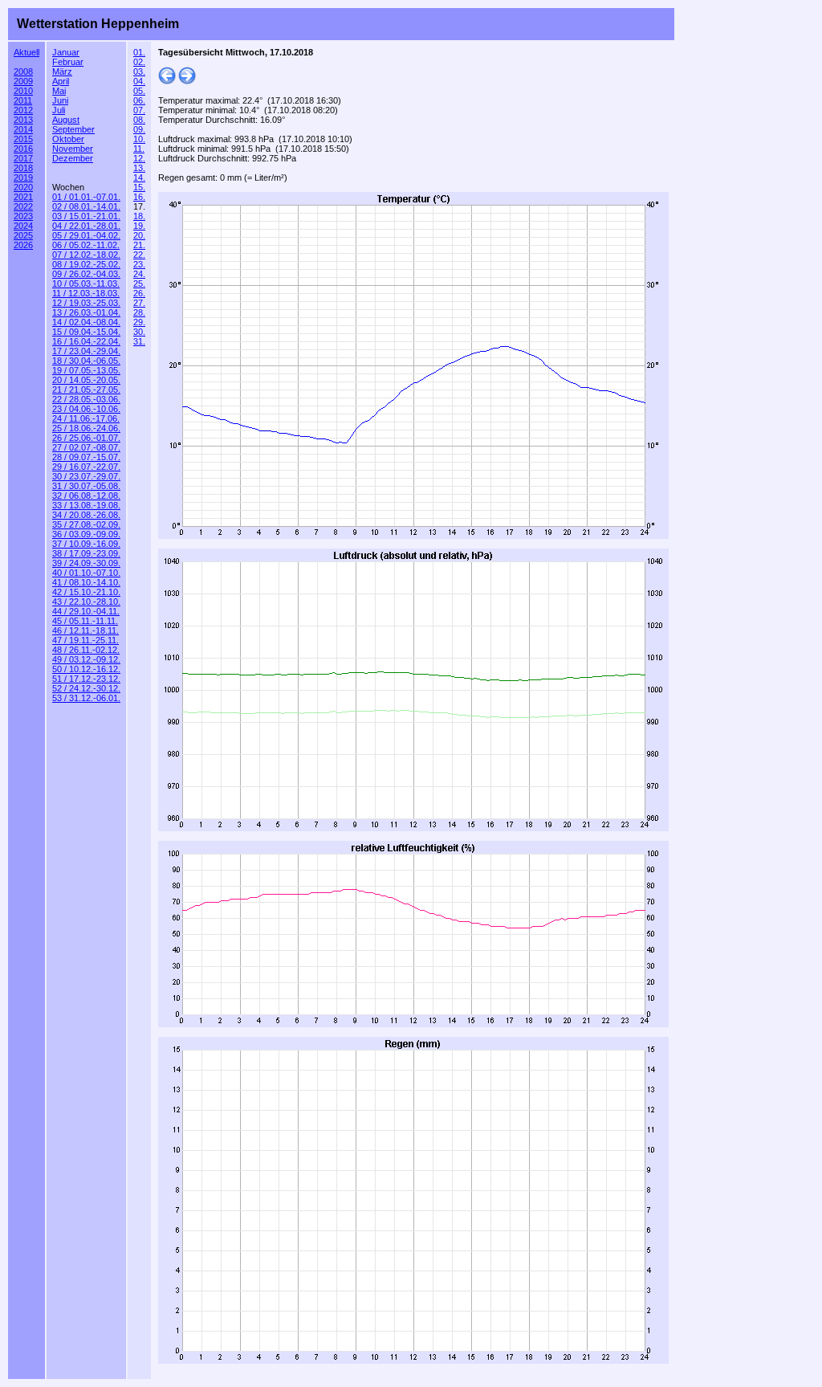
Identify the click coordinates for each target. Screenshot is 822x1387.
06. (139, 100)
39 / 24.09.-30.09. (86, 563)
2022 (23, 206)
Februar (67, 62)
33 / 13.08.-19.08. (86, 505)
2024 (23, 225)
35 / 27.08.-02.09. (86, 524)
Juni (60, 100)
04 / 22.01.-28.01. (86, 225)
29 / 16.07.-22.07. (86, 466)
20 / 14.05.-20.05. (86, 380)
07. (139, 110)
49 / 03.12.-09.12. (86, 659)
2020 (23, 187)
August (65, 119)
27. (139, 303)
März (62, 71)
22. (139, 254)
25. (139, 283)
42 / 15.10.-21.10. (86, 592)
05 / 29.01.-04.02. (86, 235)
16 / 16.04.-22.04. (86, 341)
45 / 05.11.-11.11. (85, 621)
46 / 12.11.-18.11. (85, 630)
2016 (23, 148)
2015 (23, 139)
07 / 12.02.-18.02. (86, 254)
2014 (23, 129)
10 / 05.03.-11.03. (86, 283)
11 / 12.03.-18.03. (86, 293)
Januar (65, 52)
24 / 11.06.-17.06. (86, 418)
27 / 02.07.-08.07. (86, 447)
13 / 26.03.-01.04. (86, 312)
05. (139, 91)
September (73, 129)
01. (139, 52)
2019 (23, 177)
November (72, 148)
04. (139, 81)
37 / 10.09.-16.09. (86, 544)
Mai (59, 91)
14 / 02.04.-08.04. (86, 322)
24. (139, 274)
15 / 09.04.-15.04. (86, 332)
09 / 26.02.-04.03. (86, 274)
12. (139, 158)
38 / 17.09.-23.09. (86, 553)
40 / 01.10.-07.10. (86, 572)
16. (139, 197)
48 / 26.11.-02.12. (86, 650)
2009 (23, 81)
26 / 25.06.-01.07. (86, 438)
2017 (23, 158)
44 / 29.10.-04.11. (86, 611)
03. (139, 71)
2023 (23, 216)
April (60, 81)
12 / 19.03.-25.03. (86, 303)
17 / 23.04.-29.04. (86, 351)
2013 (23, 119)
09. (139, 129)
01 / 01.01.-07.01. (86, 197)
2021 (23, 197)
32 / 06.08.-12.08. (86, 495)
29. (139, 322)
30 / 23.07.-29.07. (86, 476)
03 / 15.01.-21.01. (86, 216)
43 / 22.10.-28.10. (86, 601)
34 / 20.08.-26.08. (86, 515)
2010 (23, 91)
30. (139, 332)
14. (139, 177)
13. (139, 168)
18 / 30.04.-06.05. (86, 360)
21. (139, 245)
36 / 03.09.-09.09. (86, 534)
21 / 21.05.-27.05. (86, 389)
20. (139, 235)
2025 (23, 235)
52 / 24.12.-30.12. (86, 688)
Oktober (68, 139)
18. (139, 216)
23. (139, 264)
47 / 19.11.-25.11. (85, 640)
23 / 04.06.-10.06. (86, 409)
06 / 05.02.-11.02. (86, 245)
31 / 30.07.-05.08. (86, 486)
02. (139, 62)
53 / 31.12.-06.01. (86, 698)
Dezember (72, 158)
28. (139, 312)
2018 (23, 168)
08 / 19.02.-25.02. (86, 264)
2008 (23, 71)
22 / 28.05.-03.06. (86, 399)
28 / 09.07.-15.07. (86, 457)
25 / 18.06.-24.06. (86, 428)
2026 (23, 245)
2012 (23, 110)
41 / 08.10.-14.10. (86, 582)
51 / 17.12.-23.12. (86, 678)
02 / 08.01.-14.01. (86, 206)
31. (139, 341)
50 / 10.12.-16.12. (86, 669)
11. (138, 148)
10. (139, 139)
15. (139, 187)
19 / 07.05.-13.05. (86, 370)
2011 (23, 100)
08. (139, 119)
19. (139, 225)
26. (139, 293)
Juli (58, 110)
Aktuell (26, 52)
